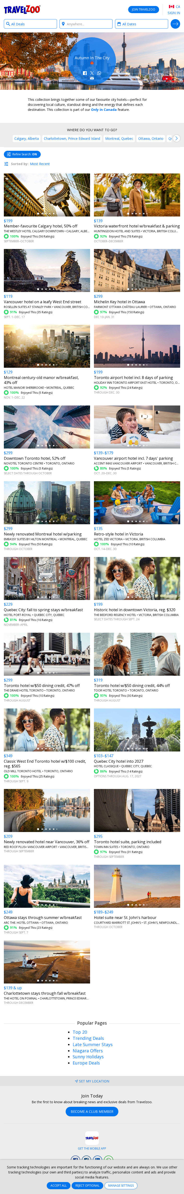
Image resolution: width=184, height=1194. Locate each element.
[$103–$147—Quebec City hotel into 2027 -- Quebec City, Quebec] (137, 729)
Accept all (59, 1185)
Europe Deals (86, 1063)
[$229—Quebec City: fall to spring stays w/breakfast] (47, 578)
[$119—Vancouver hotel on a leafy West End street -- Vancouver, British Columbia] (47, 270)
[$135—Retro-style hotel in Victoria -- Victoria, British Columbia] (137, 502)
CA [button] (177, 6)
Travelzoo (22, 9)
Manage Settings (121, 1185)
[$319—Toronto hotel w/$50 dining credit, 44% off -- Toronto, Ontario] (137, 654)
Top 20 (80, 1032)
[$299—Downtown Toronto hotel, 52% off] (47, 426)
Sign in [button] (174, 13)
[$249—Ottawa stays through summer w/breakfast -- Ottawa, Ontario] (47, 886)
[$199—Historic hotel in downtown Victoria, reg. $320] (137, 578)
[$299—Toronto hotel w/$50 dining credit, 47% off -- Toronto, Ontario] (47, 654)
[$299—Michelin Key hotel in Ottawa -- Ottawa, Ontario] (137, 270)
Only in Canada (104, 109)
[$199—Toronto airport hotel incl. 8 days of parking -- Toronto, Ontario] (137, 346)
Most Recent (40, 164)
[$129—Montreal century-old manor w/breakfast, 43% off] (47, 346)
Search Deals (175, 24)
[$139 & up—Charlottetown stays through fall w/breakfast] (47, 961)
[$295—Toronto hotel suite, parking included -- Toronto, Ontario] (137, 810)
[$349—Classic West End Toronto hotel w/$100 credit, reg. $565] (47, 729)
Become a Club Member (92, 1111)
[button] (85, 73)
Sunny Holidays (88, 1056)
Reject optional (87, 1185)
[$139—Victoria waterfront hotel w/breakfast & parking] (137, 194)
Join (143, 9)
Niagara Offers (88, 1051)
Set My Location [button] (94, 1081)
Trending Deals (88, 1038)
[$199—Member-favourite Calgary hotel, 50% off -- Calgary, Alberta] (47, 194)
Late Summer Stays (93, 1044)
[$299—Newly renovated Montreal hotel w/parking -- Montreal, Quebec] (47, 502)
